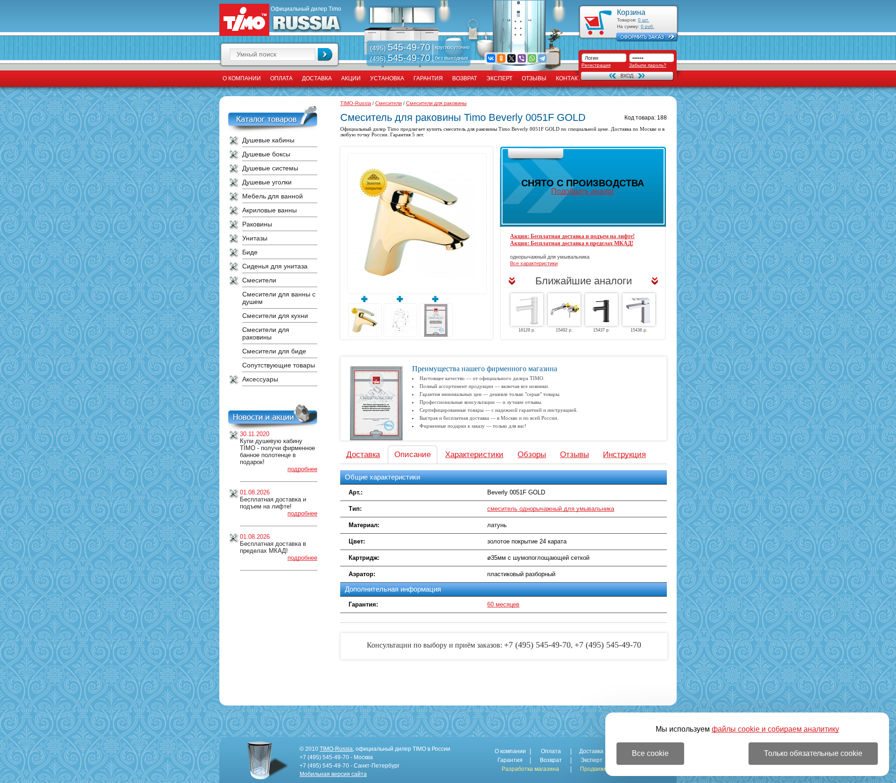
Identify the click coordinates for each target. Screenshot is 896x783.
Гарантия (428, 78)
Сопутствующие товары (278, 365)
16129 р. (526, 330)
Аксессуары (260, 379)
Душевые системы (270, 168)
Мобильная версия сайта (333, 774)
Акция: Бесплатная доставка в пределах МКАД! (571, 243)
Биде (250, 252)
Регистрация (595, 65)
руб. (647, 26)
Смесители (259, 280)
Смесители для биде (274, 351)
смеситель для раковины (470, 129)
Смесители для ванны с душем (278, 297)
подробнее (302, 469)
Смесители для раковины (265, 333)
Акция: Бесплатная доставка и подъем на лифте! (572, 236)
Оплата (281, 78)
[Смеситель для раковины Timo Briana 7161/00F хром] (639, 309)
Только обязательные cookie (813, 753)
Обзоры (532, 454)
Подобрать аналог (583, 191)
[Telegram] (542, 58)
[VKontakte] (491, 58)
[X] (511, 58)
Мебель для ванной (272, 196)
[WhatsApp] (532, 58)
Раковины (257, 224)
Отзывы (534, 78)
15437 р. (601, 330)
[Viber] (522, 58)
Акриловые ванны (269, 210)
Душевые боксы (266, 154)
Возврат (464, 78)
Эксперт (499, 78)
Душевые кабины (268, 140)
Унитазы (254, 238)
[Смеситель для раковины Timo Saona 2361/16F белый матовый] (527, 309)
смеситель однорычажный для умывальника (550, 508)
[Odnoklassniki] (501, 58)
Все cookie (650, 753)
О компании (242, 78)
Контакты (571, 78)
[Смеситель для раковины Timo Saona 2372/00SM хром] (564, 309)
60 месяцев (503, 604)
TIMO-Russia (355, 103)
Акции (351, 78)
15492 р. (564, 330)
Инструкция (624, 454)
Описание (412, 454)
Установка (387, 78)
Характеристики (474, 454)
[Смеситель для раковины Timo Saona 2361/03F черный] (601, 309)
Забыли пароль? (647, 65)
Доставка (317, 78)
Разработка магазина (530, 769)
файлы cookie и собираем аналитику (775, 729)
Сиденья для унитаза (275, 266)
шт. (643, 19)
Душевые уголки (267, 182)
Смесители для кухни (275, 315)
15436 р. (638, 330)
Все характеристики (534, 263)
